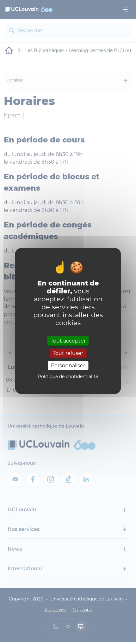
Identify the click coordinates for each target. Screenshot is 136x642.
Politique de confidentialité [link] (68, 376)
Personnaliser (68, 366)
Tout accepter (68, 340)
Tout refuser (68, 353)
